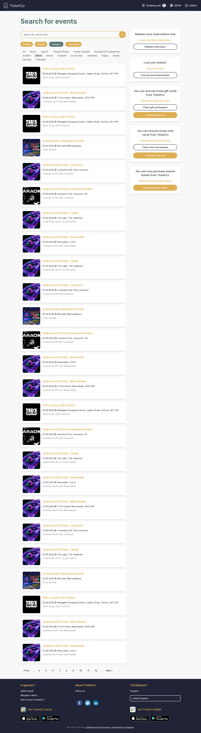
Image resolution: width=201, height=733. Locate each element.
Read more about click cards (155, 140)
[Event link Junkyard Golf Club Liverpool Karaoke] (30, 196)
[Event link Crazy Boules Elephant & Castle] (30, 148)
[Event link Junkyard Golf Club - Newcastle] (30, 244)
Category (56, 44)
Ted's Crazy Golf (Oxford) (55, 77)
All (24, 51)
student (27, 55)
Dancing (27, 59)
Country (135, 694)
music (33, 51)
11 (88, 670)
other (38, 55)
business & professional (106, 51)
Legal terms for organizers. (122, 727)
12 (96, 670)
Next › (109, 670)
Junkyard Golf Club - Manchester (64, 92)
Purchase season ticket (155, 187)
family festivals (82, 51)
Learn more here (155, 68)
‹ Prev (26, 670)
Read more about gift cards (155, 100)
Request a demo (29, 695)
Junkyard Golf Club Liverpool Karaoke (67, 189)
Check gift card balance (155, 107)
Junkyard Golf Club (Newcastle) (59, 245)
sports (44, 51)
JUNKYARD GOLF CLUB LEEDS (59, 221)
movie (50, 55)
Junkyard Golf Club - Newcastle (63, 237)
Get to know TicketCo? (32, 699)
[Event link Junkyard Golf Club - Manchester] (30, 100)
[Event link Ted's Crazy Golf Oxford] (30, 75)
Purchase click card (155, 155)
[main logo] (14, 5)
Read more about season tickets (155, 180)
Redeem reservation (155, 46)
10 (80, 670)
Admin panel (27, 691)
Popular (41, 44)
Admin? (193, 5)
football (62, 55)
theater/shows (61, 51)
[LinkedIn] (96, 703)
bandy (116, 55)
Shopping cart (155, 5)
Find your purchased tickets (155, 75)
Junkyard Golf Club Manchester (59, 101)
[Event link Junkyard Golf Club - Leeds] (30, 220)
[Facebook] (79, 703)
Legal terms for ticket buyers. (98, 727)
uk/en (177, 5)
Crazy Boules (49, 149)
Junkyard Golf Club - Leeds (60, 213)
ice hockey (77, 55)
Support (134, 691)
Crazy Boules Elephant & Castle (63, 140)
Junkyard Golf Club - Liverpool (62, 165)
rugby (105, 55)
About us (80, 691)
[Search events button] (122, 34)
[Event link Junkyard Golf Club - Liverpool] (30, 172)
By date (27, 44)
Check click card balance (155, 147)
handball (92, 55)
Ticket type (73, 44)
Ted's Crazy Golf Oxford (58, 68)
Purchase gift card (155, 115)
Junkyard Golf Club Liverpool (57, 173)
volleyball (41, 59)
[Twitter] (87, 703)
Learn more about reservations (155, 40)
